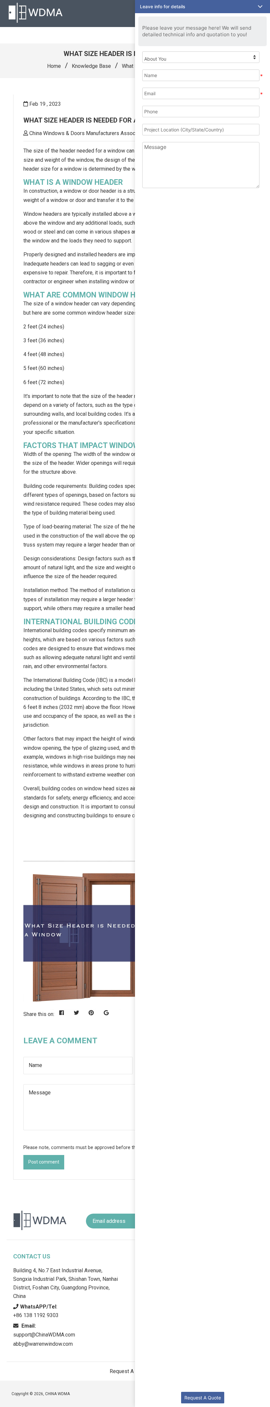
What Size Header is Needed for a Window (95, 120)
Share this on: (38, 1014)
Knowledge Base (91, 66)
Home (54, 66)
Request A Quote (202, 1397)
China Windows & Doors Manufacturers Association (88, 133)
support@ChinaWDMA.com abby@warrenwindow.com (44, 1335)
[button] (202, 6)
